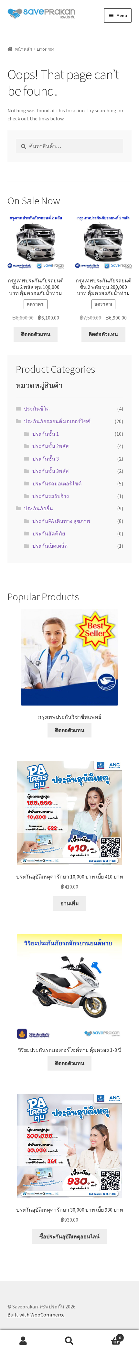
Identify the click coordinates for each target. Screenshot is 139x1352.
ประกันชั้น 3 (45, 458)
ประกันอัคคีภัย (48, 533)
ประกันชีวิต (36, 408)
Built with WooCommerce (36, 1314)
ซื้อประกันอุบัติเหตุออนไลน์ (69, 1236)
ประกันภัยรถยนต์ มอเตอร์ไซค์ (57, 421)
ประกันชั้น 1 (45, 434)
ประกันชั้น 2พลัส (50, 446)
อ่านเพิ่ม (69, 903)
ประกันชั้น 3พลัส (50, 471)
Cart (107, 1335)
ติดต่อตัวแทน (35, 334)
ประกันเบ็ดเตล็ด (50, 546)
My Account (23, 1341)
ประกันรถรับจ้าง (50, 496)
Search (69, 1341)
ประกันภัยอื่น (38, 508)
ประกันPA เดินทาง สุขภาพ (61, 521)
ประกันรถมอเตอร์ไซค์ (57, 483)
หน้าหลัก (23, 49)
